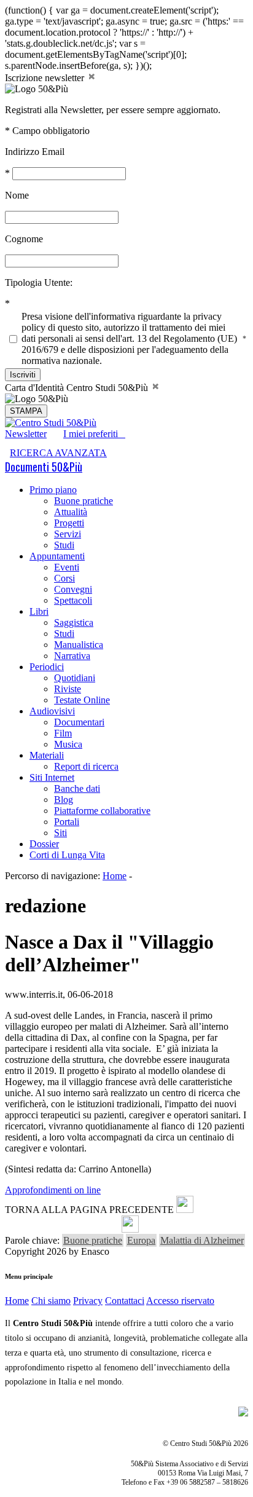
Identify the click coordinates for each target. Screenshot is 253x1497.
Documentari (79, 722)
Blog (63, 799)
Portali (66, 821)
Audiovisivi (52, 711)
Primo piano (53, 489)
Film (63, 733)
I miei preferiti (94, 434)
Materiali (46, 755)
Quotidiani (74, 678)
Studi (64, 545)
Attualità (70, 512)
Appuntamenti (57, 556)
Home (114, 876)
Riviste (67, 689)
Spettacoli (73, 600)
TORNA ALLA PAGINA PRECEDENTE (89, 1209)
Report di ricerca (86, 766)
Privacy (88, 1300)
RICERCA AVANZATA (58, 453)
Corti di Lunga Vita (67, 855)
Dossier (44, 844)
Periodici (46, 667)
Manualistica (78, 644)
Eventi (66, 567)
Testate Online (82, 700)
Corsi (64, 578)
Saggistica (73, 622)
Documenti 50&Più (43, 467)
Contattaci (124, 1300)
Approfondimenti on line (53, 1190)
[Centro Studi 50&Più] (50, 422)
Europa (141, 1240)
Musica (68, 744)
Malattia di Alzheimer (202, 1240)
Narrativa (72, 655)
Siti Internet (51, 777)
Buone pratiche (83, 501)
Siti (60, 832)
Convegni (73, 589)
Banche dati (77, 788)
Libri (39, 611)
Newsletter (26, 434)
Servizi (67, 534)
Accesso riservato (180, 1300)
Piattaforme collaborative (102, 810)
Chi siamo (51, 1300)
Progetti (69, 523)
